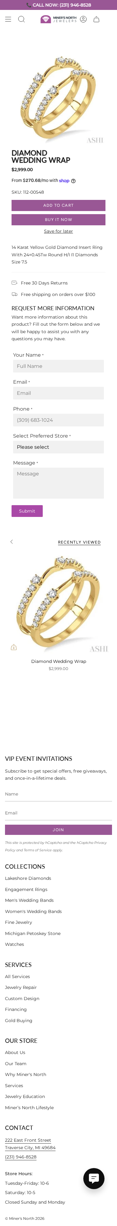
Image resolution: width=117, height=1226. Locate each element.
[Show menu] (8, 19)
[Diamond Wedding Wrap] (58, 602)
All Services (17, 976)
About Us (15, 1052)
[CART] (96, 19)
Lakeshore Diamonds (28, 878)
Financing (16, 1009)
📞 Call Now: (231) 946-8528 (58, 5)
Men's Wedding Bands (29, 900)
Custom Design (22, 998)
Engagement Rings (26, 889)
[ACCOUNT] (83, 19)
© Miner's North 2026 (24, 1218)
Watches (14, 944)
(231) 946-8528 (21, 1157)
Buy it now (58, 219)
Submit (27, 511)
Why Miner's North (25, 1074)
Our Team (16, 1063)
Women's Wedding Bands (33, 911)
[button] (21, 19)
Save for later (58, 231)
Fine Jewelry (18, 922)
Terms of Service (38, 850)
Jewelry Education (25, 1096)
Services (14, 1085)
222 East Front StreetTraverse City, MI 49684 (30, 1143)
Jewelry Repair (21, 987)
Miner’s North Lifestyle (29, 1107)
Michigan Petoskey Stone (33, 933)
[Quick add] (13, 647)
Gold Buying (18, 1020)
